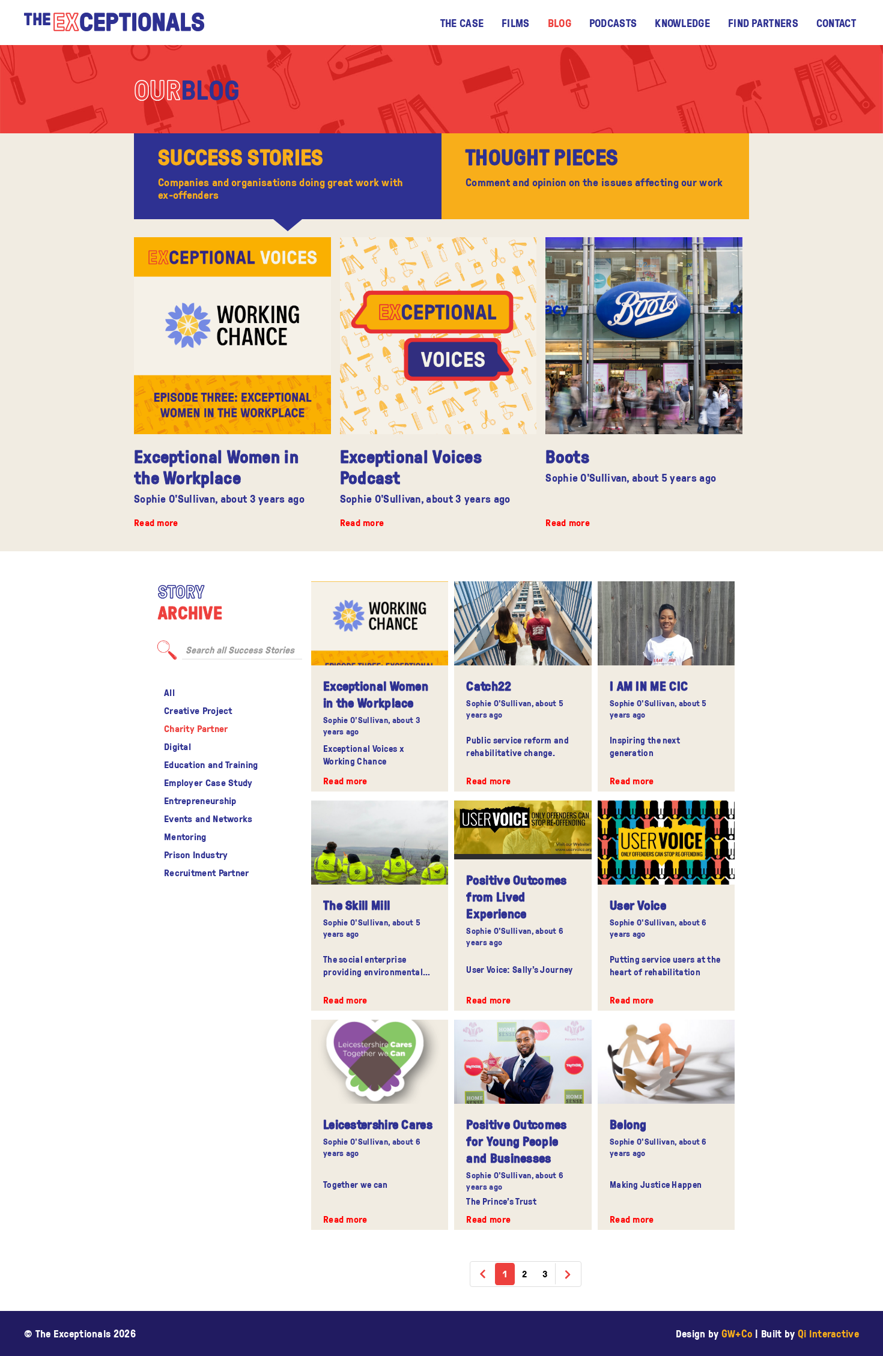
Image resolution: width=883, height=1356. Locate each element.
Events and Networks (208, 818)
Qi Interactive (828, 1333)
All (169, 692)
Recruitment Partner (206, 872)
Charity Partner (196, 728)
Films (516, 23)
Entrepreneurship (200, 800)
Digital (177, 746)
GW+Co (737, 1333)
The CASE (462, 23)
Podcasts (613, 23)
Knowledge (682, 23)
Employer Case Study (208, 782)
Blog (559, 23)
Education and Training (211, 764)
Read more (156, 522)
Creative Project (198, 710)
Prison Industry (196, 854)
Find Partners (763, 23)
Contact (836, 23)
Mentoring (185, 836)
